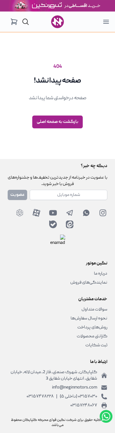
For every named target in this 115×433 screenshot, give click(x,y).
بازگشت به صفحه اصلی (57, 122)
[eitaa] (69, 224)
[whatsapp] (86, 213)
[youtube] (53, 213)
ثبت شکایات (96, 345)
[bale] (53, 224)
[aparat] (36, 213)
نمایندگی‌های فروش (88, 282)
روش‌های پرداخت (92, 327)
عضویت (17, 195)
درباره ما (100, 273)
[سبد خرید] (14, 21)
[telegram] (69, 213)
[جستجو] (25, 22)
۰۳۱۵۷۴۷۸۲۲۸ (40, 396)
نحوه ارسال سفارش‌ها (89, 318)
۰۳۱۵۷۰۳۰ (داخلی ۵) (78, 396)
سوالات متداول (94, 309)
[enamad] (57, 242)
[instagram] (103, 213)
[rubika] (20, 213)
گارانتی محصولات (92, 336)
